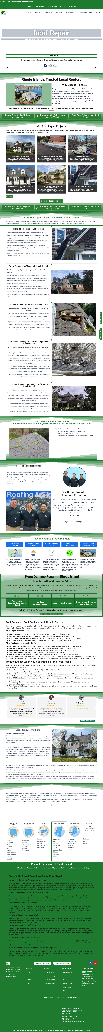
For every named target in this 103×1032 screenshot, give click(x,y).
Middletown (71, 843)
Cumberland (10, 842)
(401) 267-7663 (47, 670)
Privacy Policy (48, 997)
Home (29, 12)
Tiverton (70, 849)
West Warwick (41, 847)
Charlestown (56, 839)
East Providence (26, 844)
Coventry (39, 839)
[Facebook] (90, 963)
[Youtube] (95, 963)
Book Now (62, 6)
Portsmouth (71, 847)
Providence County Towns (69, 972)
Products (57, 12)
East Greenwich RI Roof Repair (20, 156)
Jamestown (71, 839)
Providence (25, 848)
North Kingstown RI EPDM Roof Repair (51, 156)
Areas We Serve (70, 12)
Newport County (67, 987)
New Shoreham (57, 848)
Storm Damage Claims (86, 12)
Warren (85, 843)
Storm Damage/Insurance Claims (52, 987)
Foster (8, 844)
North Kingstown (57, 850)
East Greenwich (41, 841)
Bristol (85, 841)
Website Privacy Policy (74, 997)
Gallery (28, 983)
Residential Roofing (49, 972)
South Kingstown (57, 854)
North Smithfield (11, 854)
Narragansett (56, 845)
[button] (96, 708)
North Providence (11, 852)
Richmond (55, 852)
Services (47, 12)
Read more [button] (21, 715)
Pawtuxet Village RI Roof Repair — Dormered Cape (20, 187)
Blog (97, 12)
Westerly (55, 856)
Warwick (39, 843)
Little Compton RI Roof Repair (83, 186)
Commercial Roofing (50, 976)
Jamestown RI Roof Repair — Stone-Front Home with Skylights (51, 187)
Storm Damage (39, 6)
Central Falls (25, 840)
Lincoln (9, 850)
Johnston (9, 848)
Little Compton (72, 841)
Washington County (67, 983)
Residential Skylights (50, 979)
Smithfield (9, 859)
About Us (37, 12)
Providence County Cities (69, 976)
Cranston (24, 842)
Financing (29, 6)
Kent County (66, 979)
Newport (70, 845)
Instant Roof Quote (52, 6)
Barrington (86, 839)
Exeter (54, 841)
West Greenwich (41, 845)
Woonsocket (25, 850)
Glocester (9, 846)
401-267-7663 (72, 6)
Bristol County (66, 990)
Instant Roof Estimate (32, 987)
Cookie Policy (60, 997)
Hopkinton (55, 843)
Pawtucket (25, 846)
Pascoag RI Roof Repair (83, 156)
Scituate (9, 857)
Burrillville (10, 840)
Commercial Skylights (50, 983)
